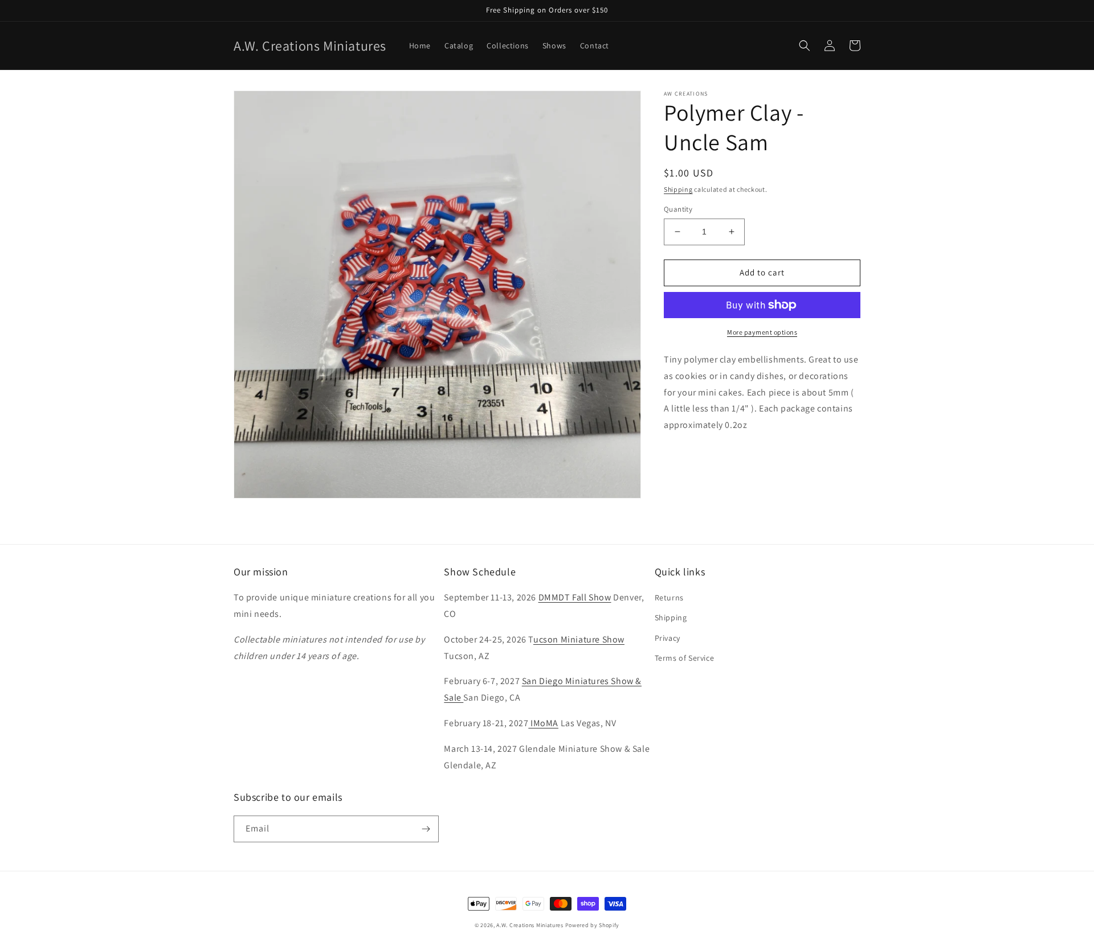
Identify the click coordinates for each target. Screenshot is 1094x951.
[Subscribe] (425, 829)
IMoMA (543, 723)
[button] (804, 45)
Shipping (678, 189)
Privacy (667, 638)
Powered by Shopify (592, 925)
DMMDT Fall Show (574, 597)
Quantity (678, 209)
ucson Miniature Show (578, 639)
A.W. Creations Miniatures (530, 925)
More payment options (762, 332)
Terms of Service (685, 658)
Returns (669, 597)
